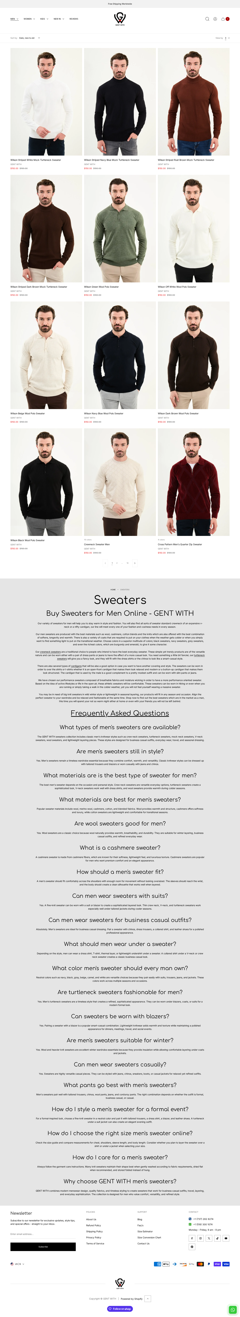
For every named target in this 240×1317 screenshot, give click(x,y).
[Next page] (134, 563)
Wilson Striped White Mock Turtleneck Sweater (35, 160)
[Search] (207, 19)
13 (127, 563)
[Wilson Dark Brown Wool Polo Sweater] (194, 355)
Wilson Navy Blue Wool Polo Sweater (103, 413)
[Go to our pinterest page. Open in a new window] (192, 1247)
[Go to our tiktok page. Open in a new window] (217, 1238)
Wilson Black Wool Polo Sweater (27, 540)
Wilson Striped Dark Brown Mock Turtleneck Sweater (38, 286)
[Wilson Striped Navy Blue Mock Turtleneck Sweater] (120, 102)
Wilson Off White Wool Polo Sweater (177, 286)
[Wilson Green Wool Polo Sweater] (120, 228)
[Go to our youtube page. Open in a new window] (226, 1238)
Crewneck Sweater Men (97, 544)
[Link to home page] (120, 1283)
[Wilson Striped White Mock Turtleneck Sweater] (46, 102)
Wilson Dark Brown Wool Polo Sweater (178, 413)
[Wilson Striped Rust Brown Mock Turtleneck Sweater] (194, 102)
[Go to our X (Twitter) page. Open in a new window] (209, 1238)
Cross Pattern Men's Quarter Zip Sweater (180, 544)
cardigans (76, 666)
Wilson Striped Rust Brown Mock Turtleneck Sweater (186, 160)
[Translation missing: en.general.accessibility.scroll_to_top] (147, 1298)
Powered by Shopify (132, 1298)
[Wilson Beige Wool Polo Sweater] (46, 355)
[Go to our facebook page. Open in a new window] (192, 1238)
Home (113, 590)
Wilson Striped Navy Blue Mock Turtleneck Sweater (111, 160)
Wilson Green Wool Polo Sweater (101, 286)
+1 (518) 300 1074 (203, 1224)
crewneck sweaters (50, 651)
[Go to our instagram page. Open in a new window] (200, 1238)
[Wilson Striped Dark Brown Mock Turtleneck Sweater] (46, 228)
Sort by (13, 38)
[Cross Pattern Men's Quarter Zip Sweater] (194, 482)
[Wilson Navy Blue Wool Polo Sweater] (120, 355)
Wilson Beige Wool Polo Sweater (27, 413)
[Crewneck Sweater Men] (120, 482)
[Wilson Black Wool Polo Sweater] (46, 482)
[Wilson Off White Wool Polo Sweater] (194, 228)
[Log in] (215, 19)
